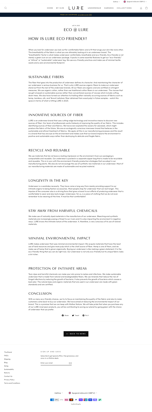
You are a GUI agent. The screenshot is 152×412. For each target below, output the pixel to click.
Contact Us (8, 376)
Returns (7, 373)
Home (50, 8)
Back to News (77, 334)
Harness (109, 8)
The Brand (8, 352)
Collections (124, 8)
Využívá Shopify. (76, 404)
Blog (6, 362)
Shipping (7, 359)
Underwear (94, 8)
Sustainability (9, 369)
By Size (60, 8)
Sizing (6, 366)
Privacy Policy (9, 380)
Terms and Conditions (12, 383)
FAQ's (6, 356)
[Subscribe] (70, 363)
